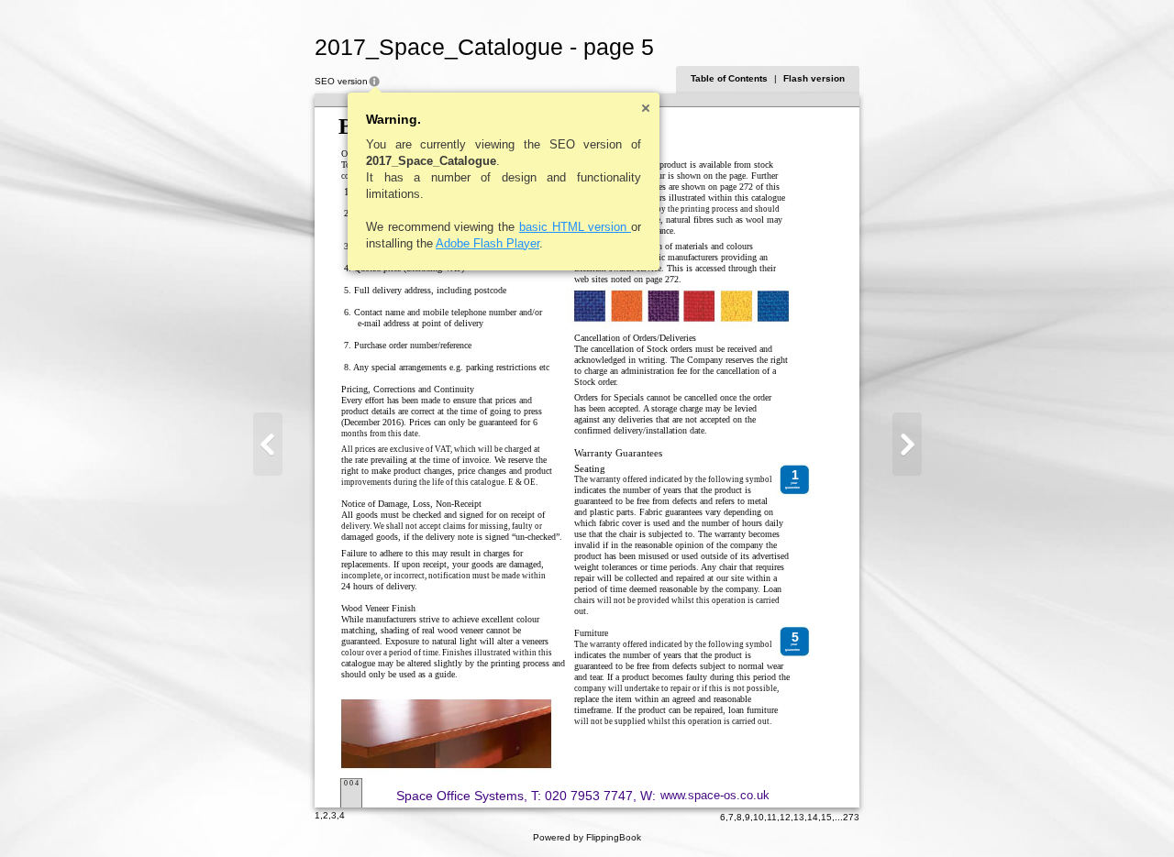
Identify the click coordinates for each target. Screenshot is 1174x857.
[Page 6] (907, 444)
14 (812, 817)
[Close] (645, 108)
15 (826, 817)
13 (798, 817)
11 (772, 817)
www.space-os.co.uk (715, 795)
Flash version (814, 78)
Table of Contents (729, 78)
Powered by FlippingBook (587, 837)
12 (785, 817)
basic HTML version (575, 227)
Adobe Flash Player (487, 243)
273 (851, 817)
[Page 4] (268, 444)
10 (758, 817)
